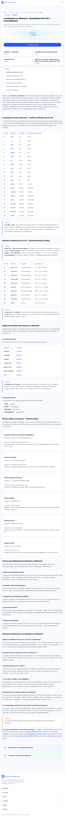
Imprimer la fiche (33, 44)
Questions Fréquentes (12, 90)
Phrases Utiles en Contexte (13, 83)
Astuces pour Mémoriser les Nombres (16, 86)
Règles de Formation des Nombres (15, 79)
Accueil (5, 12)
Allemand (17, 12)
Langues (11, 12)
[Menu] (62, 2)
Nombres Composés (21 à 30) (14, 75)
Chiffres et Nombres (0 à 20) (14, 72)
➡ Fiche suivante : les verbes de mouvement (20, 747)
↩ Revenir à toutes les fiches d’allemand (19, 755)
